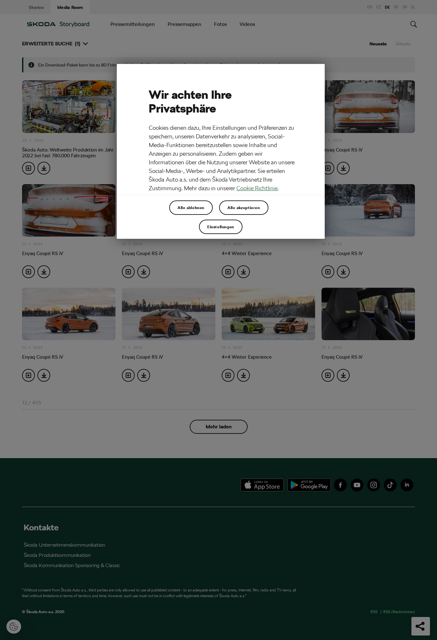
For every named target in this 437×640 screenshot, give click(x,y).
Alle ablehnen (191, 207)
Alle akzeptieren (243, 207)
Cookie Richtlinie (257, 188)
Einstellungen (220, 226)
